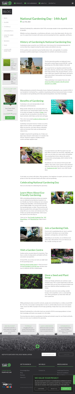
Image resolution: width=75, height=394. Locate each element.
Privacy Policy (61, 375)
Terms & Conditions (62, 372)
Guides (6, 22)
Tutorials (7, 26)
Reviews (6, 41)
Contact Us (52, 3)
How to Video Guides (8, 36)
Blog (5, 18)
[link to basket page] (72, 3)
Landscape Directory (7, 50)
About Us (43, 3)
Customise (41, 388)
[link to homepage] (8, 3)
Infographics (8, 31)
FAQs (5, 45)
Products (19, 3)
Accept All (66, 388)
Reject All (54, 388)
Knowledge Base (32, 3)
